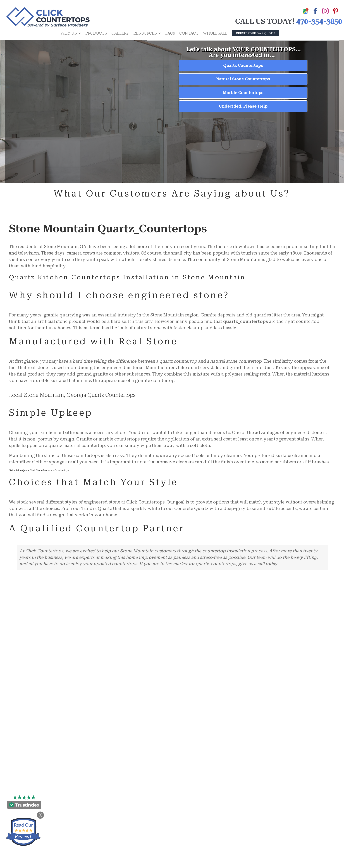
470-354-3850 (319, 21)
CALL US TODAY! (265, 21)
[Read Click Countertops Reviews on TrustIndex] (24, 805)
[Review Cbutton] (23, 832)
